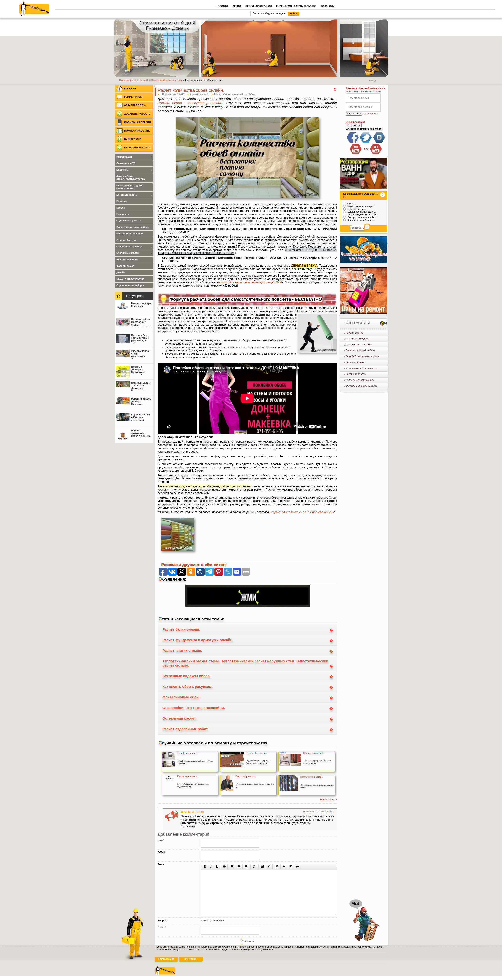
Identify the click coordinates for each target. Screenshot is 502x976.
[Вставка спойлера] (297, 866)
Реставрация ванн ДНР (359, 344)
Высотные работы (127, 259)
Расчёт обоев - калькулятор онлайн (190, 103)
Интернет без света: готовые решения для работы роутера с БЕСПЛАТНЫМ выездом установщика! (141, 338)
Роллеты (121, 201)
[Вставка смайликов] (253, 866)
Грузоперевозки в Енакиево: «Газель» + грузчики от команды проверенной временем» (140, 417)
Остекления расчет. (179, 718)
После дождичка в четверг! (362, 214)
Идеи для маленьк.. (313, 752)
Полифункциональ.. (187, 752)
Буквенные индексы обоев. (186, 676)
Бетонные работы (356, 374)
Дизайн (120, 272)
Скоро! (351, 203)
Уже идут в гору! (356, 209)
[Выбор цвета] (269, 866)
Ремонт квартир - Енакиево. (141, 304)
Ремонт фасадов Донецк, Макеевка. (141, 401)
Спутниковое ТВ (125, 163)
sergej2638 (194, 812)
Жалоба (330, 811)
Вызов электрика (355, 362)
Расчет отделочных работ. (185, 729)
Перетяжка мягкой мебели (360, 350)
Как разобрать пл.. (245, 776)
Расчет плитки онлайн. (182, 651)
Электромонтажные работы (132, 227)
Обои (252, 94)
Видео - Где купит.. (256, 752)
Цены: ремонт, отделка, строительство (130, 187)
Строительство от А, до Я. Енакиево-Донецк (302, 512)
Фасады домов (125, 266)
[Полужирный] (205, 866)
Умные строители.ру (34, 8)
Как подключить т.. (187, 776)
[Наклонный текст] (211, 866)
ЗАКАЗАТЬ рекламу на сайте (361, 385)
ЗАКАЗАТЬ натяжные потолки (362, 356)
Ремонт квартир (354, 332)
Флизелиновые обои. (181, 697)
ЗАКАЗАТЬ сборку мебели (360, 380)
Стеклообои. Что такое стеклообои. (193, 708)
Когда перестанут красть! (361, 211)
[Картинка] (262, 866)
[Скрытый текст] (277, 866)
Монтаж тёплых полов (129, 233)
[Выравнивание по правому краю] (245, 866)
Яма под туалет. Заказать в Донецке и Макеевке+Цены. (141, 386)
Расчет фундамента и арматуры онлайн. (197, 640)
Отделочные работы (235, 94)
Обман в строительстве (130, 279)
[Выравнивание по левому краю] (232, 866)
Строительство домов (358, 338)
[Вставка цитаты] (283, 866)
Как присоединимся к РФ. (361, 217)
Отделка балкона (126, 240)
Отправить (353, 125)
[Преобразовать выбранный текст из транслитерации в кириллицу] (290, 866)
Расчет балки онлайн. (181, 629)
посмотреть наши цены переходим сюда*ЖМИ (250, 282)
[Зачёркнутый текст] (224, 866)
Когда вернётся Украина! (361, 220)
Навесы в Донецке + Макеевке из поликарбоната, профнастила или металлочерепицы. (141, 370)
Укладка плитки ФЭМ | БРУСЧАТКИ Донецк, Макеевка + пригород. (140, 354)
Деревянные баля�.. (311, 776)
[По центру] (239, 866)
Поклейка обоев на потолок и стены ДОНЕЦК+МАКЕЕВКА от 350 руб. (141, 322)
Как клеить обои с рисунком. (187, 687)
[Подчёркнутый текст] (217, 866)
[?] (344, 196)
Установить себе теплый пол (362, 368)
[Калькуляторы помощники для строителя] (363, 262)
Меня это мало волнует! (360, 206)
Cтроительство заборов (130, 285)
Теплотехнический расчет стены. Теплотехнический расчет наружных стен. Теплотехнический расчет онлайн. (245, 663)
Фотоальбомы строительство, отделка (130, 177)
